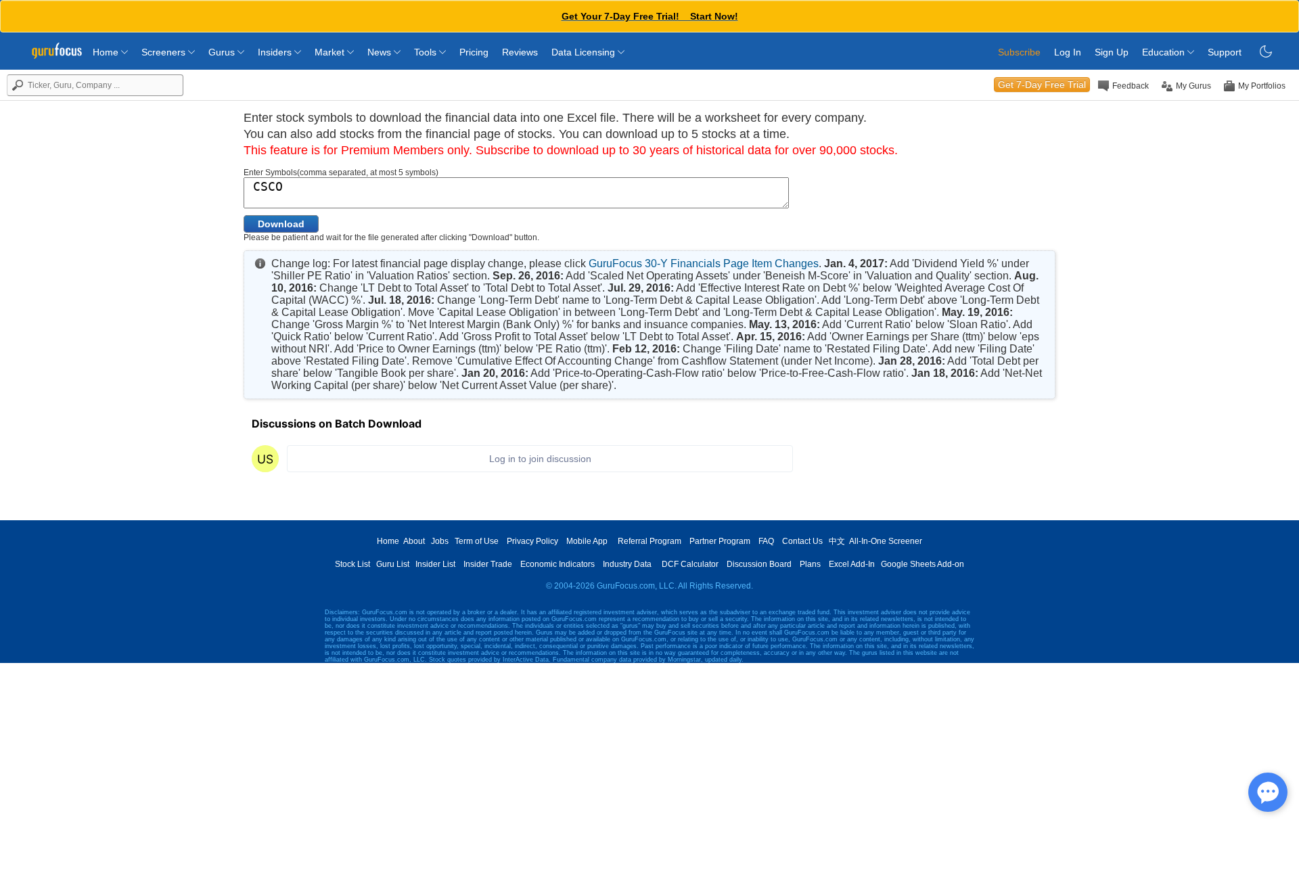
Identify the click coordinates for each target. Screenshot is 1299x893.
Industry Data (627, 564)
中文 (837, 541)
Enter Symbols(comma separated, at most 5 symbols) (341, 172)
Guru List (392, 564)
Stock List (352, 564)
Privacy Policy (532, 541)
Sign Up (1112, 52)
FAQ (766, 541)
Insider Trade (487, 564)
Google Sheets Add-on (922, 564)
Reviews (520, 52)
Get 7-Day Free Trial (1042, 84)
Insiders (276, 52)
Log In (1067, 52)
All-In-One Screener (885, 541)
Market (331, 52)
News (380, 52)
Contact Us (802, 541)
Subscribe (1019, 52)
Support (1224, 52)
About (414, 541)
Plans (810, 564)
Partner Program (719, 541)
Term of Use (477, 541)
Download (281, 224)
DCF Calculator (690, 564)
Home (107, 52)
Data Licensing (584, 52)
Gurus (222, 52)
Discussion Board (759, 564)
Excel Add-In (852, 564)
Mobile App (587, 541)
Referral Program (649, 541)
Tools (426, 52)
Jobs (440, 541)
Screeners (164, 52)
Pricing (473, 52)
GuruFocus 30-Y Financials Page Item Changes (704, 263)
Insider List (435, 564)
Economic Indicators (557, 564)
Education (1164, 52)
